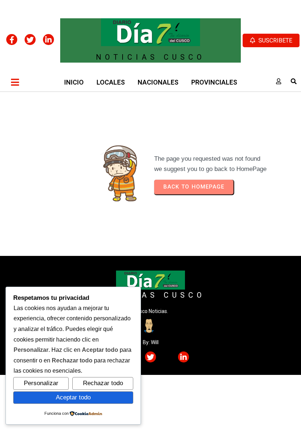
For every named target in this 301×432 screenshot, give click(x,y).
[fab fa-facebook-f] (11, 39)
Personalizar (41, 383)
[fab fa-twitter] (30, 39)
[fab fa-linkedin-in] (48, 39)
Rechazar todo (103, 383)
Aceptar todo (73, 397)
